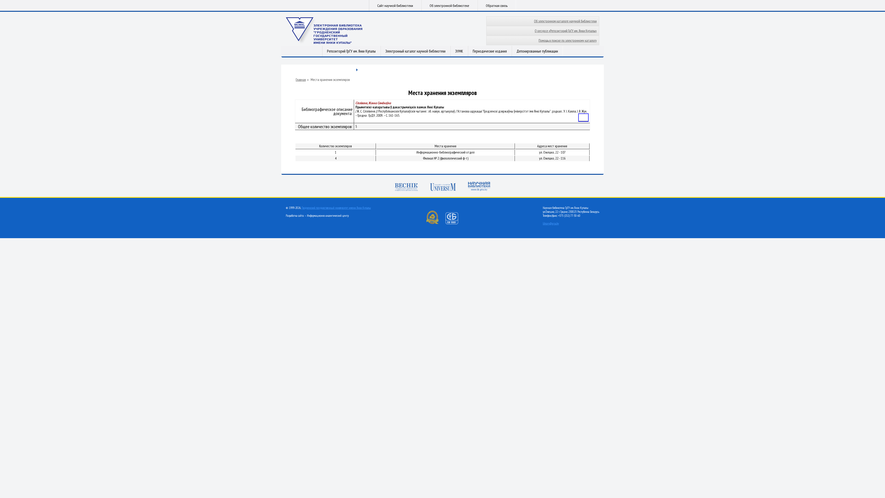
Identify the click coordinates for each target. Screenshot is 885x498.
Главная (301, 80)
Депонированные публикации (537, 51)
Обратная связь (497, 5)
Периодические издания (490, 51)
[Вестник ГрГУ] (406, 187)
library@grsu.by (551, 223)
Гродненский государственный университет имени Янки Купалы (336, 208)
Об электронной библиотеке (449, 5)
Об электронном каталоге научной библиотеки (565, 21)
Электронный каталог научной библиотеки (415, 51)
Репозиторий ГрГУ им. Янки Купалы (351, 51)
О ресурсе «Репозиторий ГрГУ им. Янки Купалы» (566, 31)
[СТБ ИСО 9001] (454, 223)
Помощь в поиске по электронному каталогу (568, 40)
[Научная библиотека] (479, 187)
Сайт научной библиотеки (395, 5)
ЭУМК (459, 51)
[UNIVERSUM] (443, 187)
